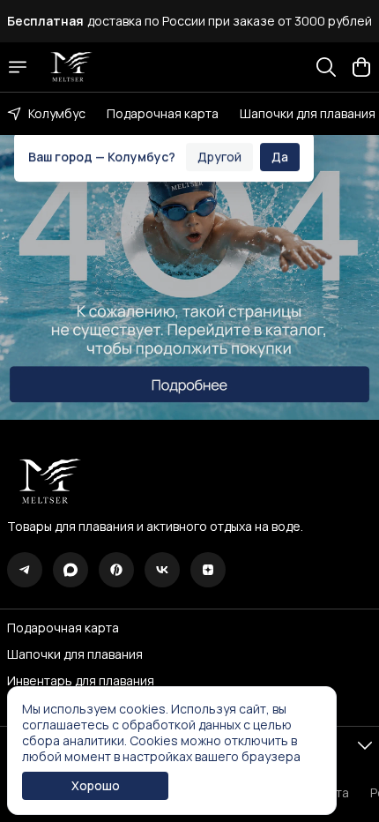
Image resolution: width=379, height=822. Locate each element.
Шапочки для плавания (307, 113)
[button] (24, 569)
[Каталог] (17, 67)
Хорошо (95, 785)
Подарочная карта (163, 113)
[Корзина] (361, 67)
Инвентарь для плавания (80, 681)
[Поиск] (326, 67)
